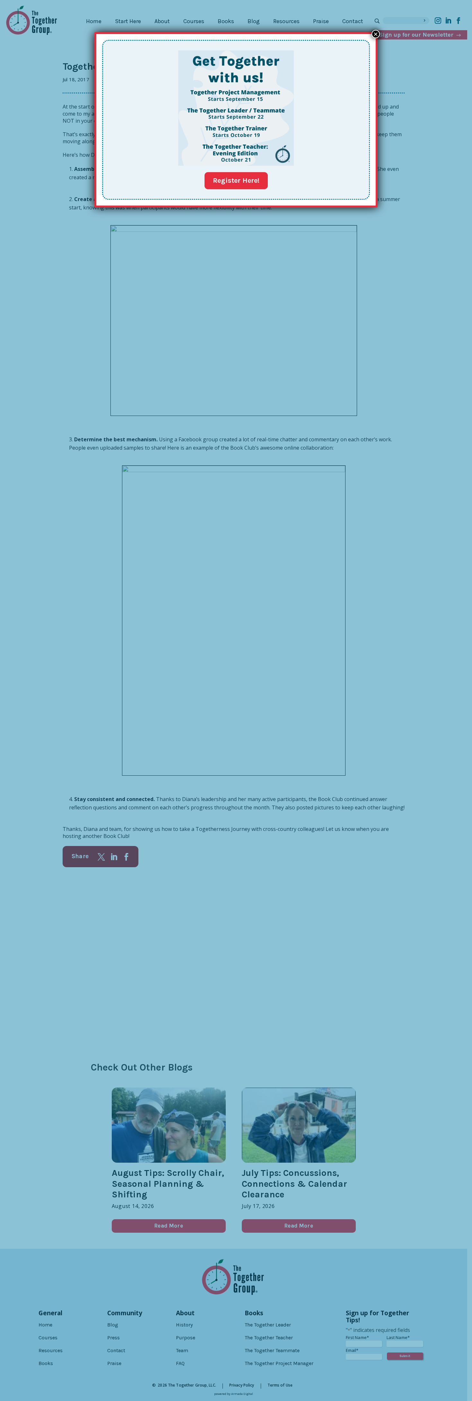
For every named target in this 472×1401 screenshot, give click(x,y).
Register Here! (236, 180)
